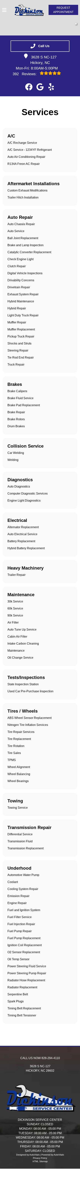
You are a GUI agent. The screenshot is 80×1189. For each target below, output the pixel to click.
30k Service (15, 601)
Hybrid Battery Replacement (26, 548)
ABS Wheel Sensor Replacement (29, 717)
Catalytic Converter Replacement (29, 252)
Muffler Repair (16, 322)
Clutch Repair (16, 266)
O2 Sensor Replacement (23, 952)
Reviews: (25, 74)
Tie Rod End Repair (20, 357)
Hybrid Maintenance (20, 301)
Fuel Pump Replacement (23, 938)
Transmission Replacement (25, 848)
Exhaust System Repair (23, 294)
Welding (12, 459)
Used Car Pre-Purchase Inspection (30, 691)
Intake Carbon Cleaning (23, 643)
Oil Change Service (20, 657)
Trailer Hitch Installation (23, 197)
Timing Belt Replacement (24, 1008)
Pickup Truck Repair (20, 336)
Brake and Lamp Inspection (25, 245)
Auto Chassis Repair (21, 224)
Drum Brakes (16, 426)
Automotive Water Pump (23, 875)
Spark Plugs (15, 1001)
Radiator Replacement (22, 987)
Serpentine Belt (17, 994)
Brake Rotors (16, 419)
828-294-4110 (50, 1058)
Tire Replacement (19, 738)
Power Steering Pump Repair (26, 973)
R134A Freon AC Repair (23, 163)
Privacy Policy (40, 1158)
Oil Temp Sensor (18, 959)
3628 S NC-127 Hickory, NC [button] (43, 60)
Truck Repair (15, 364)
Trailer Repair (16, 574)
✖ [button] (76, 24)
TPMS (11, 760)
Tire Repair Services (20, 731)
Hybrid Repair (16, 308)
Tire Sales (14, 753)
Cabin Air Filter (17, 636)
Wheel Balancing (18, 774)
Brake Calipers (17, 391)
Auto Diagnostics (18, 486)
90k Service (15, 615)
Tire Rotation (15, 746)
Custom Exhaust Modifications (27, 190)
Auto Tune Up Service (21, 629)
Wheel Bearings (18, 781)
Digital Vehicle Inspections (24, 273)
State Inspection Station (23, 684)
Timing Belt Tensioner (21, 1015)
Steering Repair (17, 350)
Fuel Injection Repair (21, 924)
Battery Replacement (21, 541)
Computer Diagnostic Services (27, 493)
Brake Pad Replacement (23, 405)
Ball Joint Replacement (22, 238)
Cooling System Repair (22, 889)
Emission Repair (18, 896)
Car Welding (15, 452)
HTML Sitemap (40, 1161)
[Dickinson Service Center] (29, 10)
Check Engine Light (20, 259)
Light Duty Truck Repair (23, 315)
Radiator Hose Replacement (26, 980)
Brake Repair (16, 412)
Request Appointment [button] (63, 9)
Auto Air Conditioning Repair (26, 156)
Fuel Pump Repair (19, 931)
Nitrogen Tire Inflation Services (27, 724)
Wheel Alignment (18, 767)
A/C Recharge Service (22, 142)
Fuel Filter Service (19, 917)
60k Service (15, 608)
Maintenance (16, 650)
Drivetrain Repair (18, 287)
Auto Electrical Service (22, 534)
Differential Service (20, 834)
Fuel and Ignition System (23, 910)
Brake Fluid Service (20, 398)
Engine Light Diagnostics (24, 500)
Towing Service (17, 807)
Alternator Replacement (23, 527)
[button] (29, 87)
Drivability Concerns (20, 280)
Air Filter (13, 622)
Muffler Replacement (21, 329)
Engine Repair (17, 903)
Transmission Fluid (20, 841)
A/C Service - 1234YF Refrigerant (29, 149)
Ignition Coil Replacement (24, 945)
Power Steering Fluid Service (26, 966)
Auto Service (15, 231)
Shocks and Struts (19, 343)
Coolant (12, 882)
